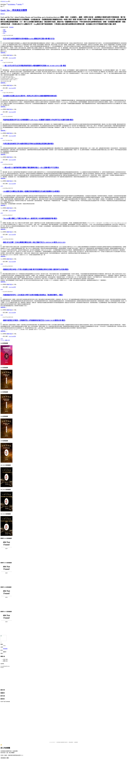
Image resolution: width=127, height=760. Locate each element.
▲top (2, 60)
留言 (11, 55)
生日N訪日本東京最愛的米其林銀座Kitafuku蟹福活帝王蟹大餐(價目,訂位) (29, 39)
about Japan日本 (12, 57)
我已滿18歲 (3, 757)
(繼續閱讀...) (3, 52)
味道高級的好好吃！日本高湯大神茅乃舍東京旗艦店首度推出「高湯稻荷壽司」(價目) (33, 295)
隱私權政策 (71, 742)
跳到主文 (3, 13)
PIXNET (53, 742)
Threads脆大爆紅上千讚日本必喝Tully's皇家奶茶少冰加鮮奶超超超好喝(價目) (30, 218)
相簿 (4, 29)
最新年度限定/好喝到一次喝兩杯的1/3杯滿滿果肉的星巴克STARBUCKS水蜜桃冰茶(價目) (34, 320)
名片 (4, 33)
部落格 (4, 31)
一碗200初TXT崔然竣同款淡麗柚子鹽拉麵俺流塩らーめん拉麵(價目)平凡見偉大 (31, 167)
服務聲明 (76, 742)
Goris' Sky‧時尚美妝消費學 (14, 10)
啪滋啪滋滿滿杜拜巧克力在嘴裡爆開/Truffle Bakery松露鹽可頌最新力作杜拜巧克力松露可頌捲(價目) (38, 120)
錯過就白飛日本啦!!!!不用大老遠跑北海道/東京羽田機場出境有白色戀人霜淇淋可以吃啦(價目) (36, 269)
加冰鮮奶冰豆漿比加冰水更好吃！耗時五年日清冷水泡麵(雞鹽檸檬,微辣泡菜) (30, 96)
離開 (7, 757)
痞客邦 (8, 55)
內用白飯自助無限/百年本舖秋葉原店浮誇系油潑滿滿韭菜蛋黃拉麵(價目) (28, 144)
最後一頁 (7, 340)
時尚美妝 (11, 27)
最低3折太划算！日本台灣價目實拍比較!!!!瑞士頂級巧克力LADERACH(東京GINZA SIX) (34, 242)
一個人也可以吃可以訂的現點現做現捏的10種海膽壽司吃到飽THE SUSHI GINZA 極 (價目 (34, 65)
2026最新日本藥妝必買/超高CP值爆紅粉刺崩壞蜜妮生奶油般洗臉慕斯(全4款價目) (31, 191)
